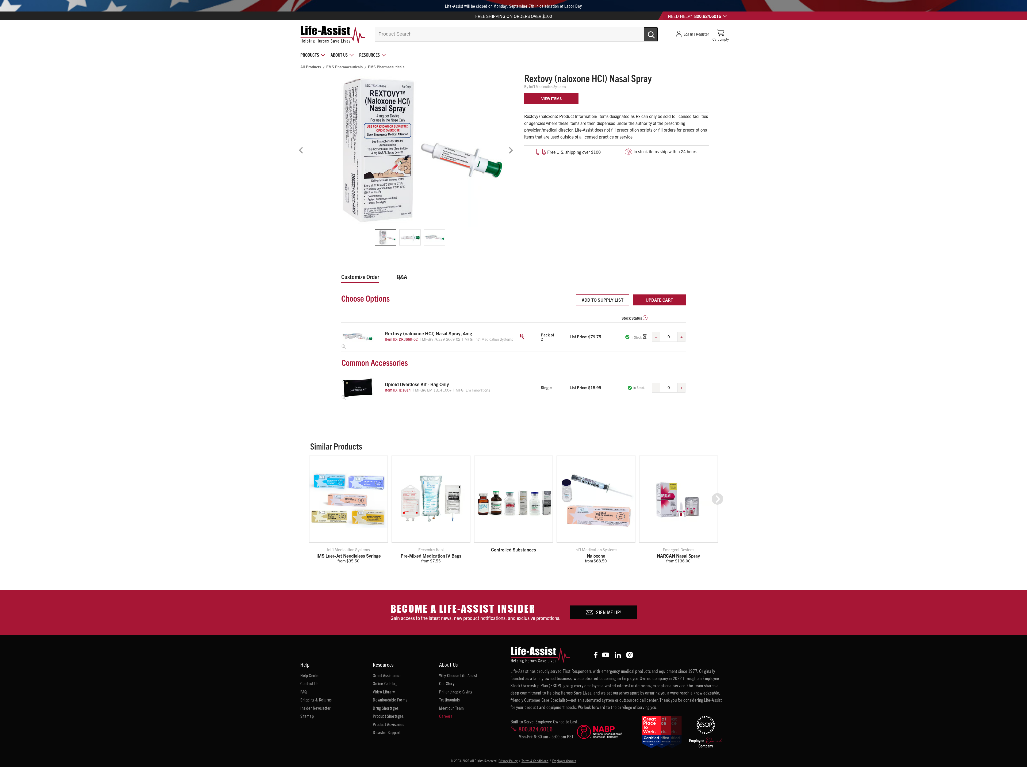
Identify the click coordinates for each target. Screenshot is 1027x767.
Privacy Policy (508, 760)
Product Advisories (388, 724)
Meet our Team (451, 708)
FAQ (303, 691)
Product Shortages (388, 716)
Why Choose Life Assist (458, 675)
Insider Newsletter (315, 708)
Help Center (310, 675)
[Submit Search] (645, 32)
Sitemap (307, 716)
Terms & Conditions (535, 760)
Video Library (384, 691)
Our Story (446, 683)
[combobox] (516, 34)
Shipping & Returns (316, 699)
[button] (717, 499)
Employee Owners (564, 760)
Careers (445, 716)
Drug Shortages (385, 708)
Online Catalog (385, 683)
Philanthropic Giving (455, 691)
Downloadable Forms (390, 699)
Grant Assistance (387, 675)
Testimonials (449, 699)
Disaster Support (387, 732)
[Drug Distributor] (607, 732)
